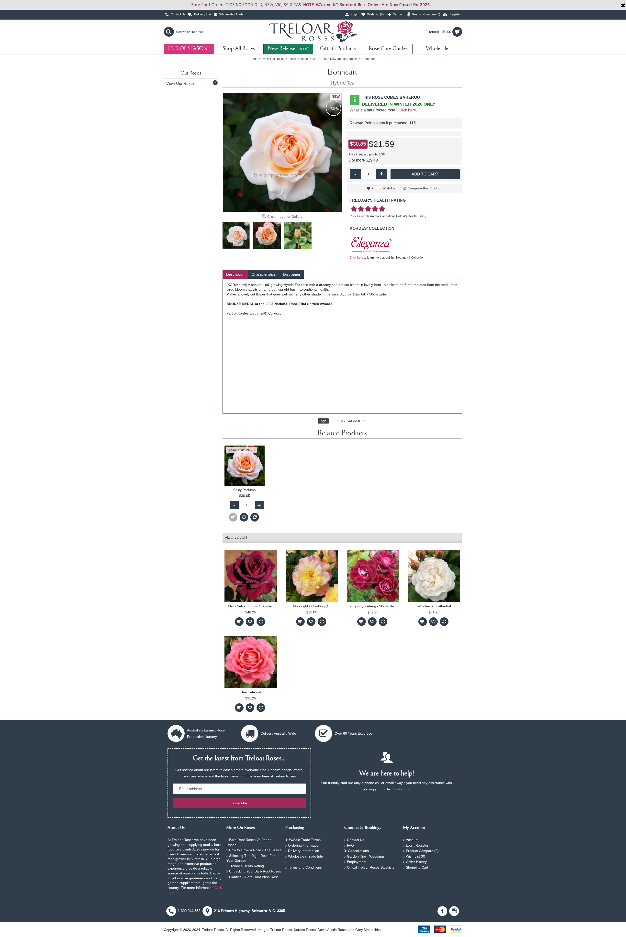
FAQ (350, 845)
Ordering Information (304, 845)
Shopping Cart (417, 867)
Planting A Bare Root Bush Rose (254, 877)
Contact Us (355, 840)
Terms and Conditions (305, 867)
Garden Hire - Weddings (366, 856)
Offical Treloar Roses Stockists (370, 867)
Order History (416, 862)
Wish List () (415, 856)
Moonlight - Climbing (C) (312, 606)
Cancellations (358, 851)
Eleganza (258, 313)
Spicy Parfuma (244, 490)
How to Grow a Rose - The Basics (255, 850)
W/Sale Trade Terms (305, 840)
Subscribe (239, 803)
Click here (407, 110)
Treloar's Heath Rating (246, 866)
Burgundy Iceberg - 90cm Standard (373, 606)
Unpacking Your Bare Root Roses (255, 871)
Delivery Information (303, 851)
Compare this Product (424, 188)
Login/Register (417, 845)
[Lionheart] (282, 152)
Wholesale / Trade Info (305, 856)
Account (412, 840)
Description (235, 274)
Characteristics (264, 274)
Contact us (401, 789)
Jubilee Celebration (251, 692)
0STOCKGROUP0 (351, 421)
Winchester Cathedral (434, 606)
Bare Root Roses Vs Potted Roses (248, 842)
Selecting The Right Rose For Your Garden (250, 858)
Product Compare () (422, 851)
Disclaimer (291, 274)
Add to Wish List (383, 188)
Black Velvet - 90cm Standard (250, 606)
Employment (356, 862)
